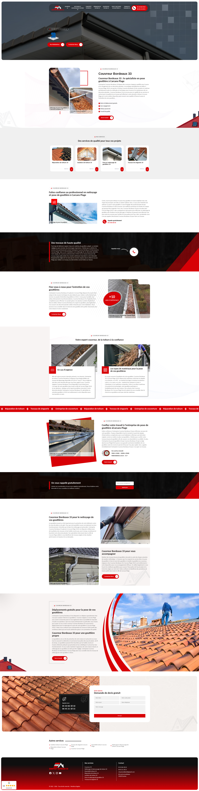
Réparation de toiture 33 (92, 773)
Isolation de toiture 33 (91, 775)
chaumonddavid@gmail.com (126, 772)
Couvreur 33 (81, 162)
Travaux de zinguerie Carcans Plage (79, 745)
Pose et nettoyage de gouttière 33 (94, 777)
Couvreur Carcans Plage (77, 748)
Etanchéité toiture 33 (135, 162)
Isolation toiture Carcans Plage (59, 745)
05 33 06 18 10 (141, 7)
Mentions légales (75, 786)
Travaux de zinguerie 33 (59, 162)
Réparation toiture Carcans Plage (58, 747)
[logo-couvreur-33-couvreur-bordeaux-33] (57, 8)
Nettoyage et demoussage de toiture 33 (78, 8)
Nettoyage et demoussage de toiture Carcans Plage (120, 745)
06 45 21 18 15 (141, 9)
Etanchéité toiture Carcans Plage (99, 745)
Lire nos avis (9, 787)
